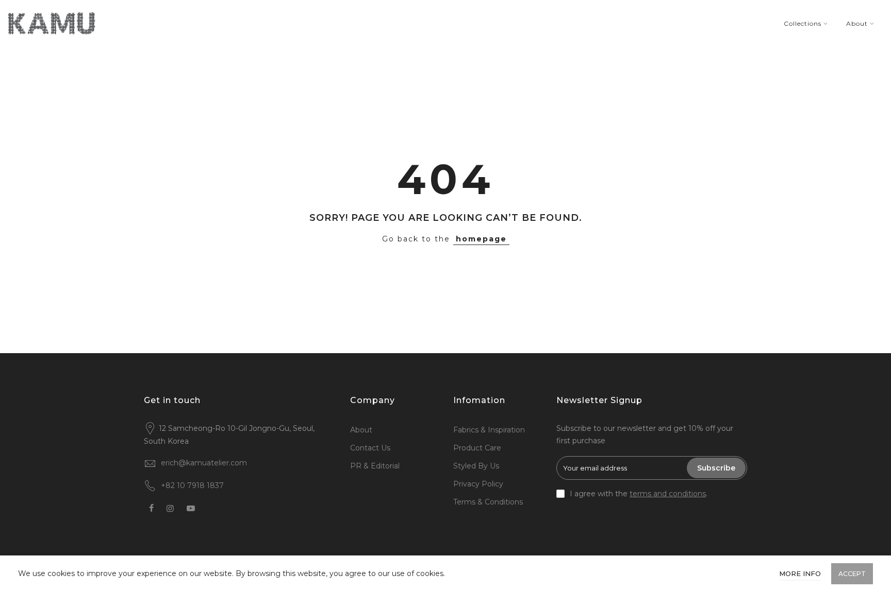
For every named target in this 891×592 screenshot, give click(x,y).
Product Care (477, 447)
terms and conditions (668, 493)
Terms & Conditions (488, 502)
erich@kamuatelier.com (204, 462)
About (857, 23)
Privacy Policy (478, 484)
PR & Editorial (375, 466)
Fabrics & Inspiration (489, 429)
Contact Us (370, 447)
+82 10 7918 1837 (192, 485)
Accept (852, 574)
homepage (481, 238)
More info (800, 573)
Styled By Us (476, 466)
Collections (802, 23)
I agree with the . (638, 493)
